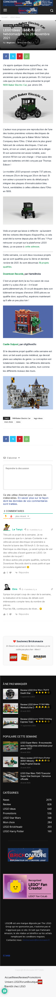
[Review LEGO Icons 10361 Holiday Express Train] (10, 723)
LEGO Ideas (15, 17)
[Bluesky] (7, 956)
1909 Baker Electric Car (15, 84)
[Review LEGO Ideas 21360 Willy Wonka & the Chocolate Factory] (10, 708)
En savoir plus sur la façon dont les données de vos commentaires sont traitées (25, 500)
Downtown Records (13, 273)
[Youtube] (9, 956)
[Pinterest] (20, 56)
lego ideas (38, 418)
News (26, 25)
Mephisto (11, 43)
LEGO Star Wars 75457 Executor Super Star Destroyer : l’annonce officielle (35, 776)
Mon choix (18, 25)
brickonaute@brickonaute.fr (36, 940)
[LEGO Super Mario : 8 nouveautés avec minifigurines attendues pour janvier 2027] (10, 746)
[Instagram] (5, 956)
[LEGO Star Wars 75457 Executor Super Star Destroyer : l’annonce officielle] (10, 777)
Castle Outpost (10, 344)
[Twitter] (13, 56)
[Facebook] (6, 56)
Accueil (4, 17)
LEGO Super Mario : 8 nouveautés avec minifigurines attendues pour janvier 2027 (36, 746)
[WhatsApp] (27, 56)
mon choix (8, 422)
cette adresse (32, 246)
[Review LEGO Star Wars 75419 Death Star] (10, 694)
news (18, 422)
